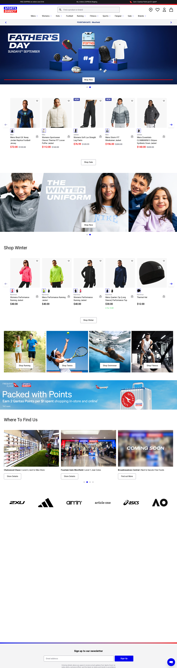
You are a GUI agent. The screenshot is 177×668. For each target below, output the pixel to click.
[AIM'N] (74, 502)
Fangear (118, 16)
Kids (58, 16)
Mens (33, 16)
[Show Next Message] (171, 22)
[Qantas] (88, 395)
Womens (46, 16)
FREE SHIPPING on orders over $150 (32, 2)
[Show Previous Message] (6, 22)
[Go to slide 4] (93, 482)
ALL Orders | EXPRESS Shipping (87, 2)
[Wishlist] (157, 10)
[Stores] (151, 10)
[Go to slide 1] (87, 87)
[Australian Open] (159, 502)
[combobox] (88, 10)
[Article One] (102, 502)
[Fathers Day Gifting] (88, 55)
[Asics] (131, 502)
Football (69, 16)
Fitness (93, 16)
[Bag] (171, 10)
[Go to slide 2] (90, 87)
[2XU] (17, 502)
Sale (130, 16)
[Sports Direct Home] (10, 10)
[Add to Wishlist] (37, 101)
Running (80, 16)
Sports (105, 16)
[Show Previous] (6, 125)
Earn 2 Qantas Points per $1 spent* (145, 2)
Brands (141, 16)
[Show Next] (171, 125)
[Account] (164, 10)
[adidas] (45, 502)
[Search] (60, 10)
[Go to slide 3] (90, 482)
